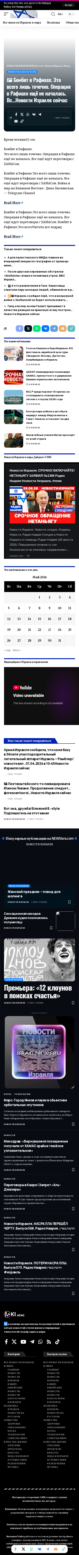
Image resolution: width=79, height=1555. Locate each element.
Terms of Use (24, 6)
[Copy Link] (22, 121)
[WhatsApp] (40, 1341)
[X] (14, 1341)
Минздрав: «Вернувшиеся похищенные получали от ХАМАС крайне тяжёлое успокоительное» (36, 1146)
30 (49, 640)
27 (19, 640)
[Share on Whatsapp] (28, 114)
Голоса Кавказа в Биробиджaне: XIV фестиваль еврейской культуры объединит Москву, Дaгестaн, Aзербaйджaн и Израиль (49, 353)
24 (59, 630)
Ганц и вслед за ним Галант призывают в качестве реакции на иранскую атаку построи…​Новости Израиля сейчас (38, 310)
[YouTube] (23, 1341)
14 (29, 619)
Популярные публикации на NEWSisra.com (40, 838)
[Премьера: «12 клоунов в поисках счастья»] (39, 959)
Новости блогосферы (22, 71)
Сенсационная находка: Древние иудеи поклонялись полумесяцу (26, 917)
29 (39, 640)
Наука (8, 1094)
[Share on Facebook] (16, 114)
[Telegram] (32, 1341)
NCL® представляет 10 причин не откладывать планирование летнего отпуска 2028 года (48, 395)
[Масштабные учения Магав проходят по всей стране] (13, 440)
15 (39, 619)
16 (49, 619)
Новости (9, 1135)
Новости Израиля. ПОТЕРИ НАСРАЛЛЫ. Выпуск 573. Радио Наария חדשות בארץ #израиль (35, 1268)
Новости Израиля (14, 819)
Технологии (22, 1094)
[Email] (16, 121)
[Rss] (48, 1341)
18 (70, 619)
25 (69, 630)
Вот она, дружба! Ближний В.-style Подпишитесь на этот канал (32, 810)
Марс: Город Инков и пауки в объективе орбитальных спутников (35, 1102)
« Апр (7, 650)
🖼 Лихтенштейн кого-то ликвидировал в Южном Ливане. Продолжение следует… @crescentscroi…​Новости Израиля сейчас (37, 788)
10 (59, 608)
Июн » (17, 650)
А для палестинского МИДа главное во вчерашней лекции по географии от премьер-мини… (36, 261)
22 (39, 630)
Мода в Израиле (19, 885)
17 (59, 619)
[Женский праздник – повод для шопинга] (39, 879)
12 (8, 619)
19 (9, 630)
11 (69, 608)
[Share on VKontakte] (34, 114)
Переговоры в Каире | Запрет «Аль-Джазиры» (32, 1187)
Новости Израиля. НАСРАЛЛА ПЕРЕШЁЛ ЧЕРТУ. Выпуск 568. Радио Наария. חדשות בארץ (39, 1226)
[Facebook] (6, 1341)
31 (59, 640)
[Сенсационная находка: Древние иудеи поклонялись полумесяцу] (65, 921)
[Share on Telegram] (40, 114)
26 (9, 640)
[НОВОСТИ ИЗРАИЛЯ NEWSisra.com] (24, 14)
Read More (12, 203)
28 (29, 640)
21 (29, 630)
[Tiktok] (57, 1341)
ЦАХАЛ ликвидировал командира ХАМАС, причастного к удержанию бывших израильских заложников (49, 375)
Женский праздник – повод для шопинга (34, 893)
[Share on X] (22, 114)
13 (19, 619)
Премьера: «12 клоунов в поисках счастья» (38, 991)
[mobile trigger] (7, 14)
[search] (53, 14)
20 (19, 630)
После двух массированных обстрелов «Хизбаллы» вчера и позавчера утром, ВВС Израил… (34, 275)
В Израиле (34, 364)
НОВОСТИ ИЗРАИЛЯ (39, 844)
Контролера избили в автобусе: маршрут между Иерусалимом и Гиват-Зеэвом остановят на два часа (47, 417)
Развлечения (13, 979)
